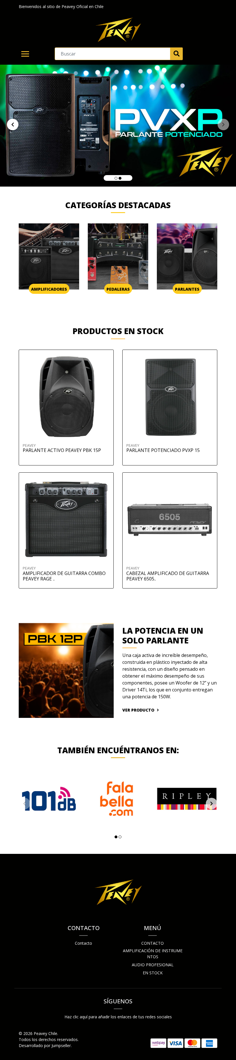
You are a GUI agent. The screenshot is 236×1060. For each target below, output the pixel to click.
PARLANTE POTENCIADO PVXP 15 (163, 450)
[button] (116, 178)
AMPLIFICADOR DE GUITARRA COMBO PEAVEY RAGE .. (64, 576)
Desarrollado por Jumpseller (45, 1045)
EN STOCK (153, 972)
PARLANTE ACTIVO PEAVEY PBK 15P (62, 450)
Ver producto (138, 710)
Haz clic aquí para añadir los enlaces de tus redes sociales (118, 1016)
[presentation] (12, 124)
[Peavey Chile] (118, 30)
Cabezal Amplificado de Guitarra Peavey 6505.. (167, 576)
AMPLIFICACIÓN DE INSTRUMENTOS (152, 953)
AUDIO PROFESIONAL (153, 964)
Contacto (83, 943)
